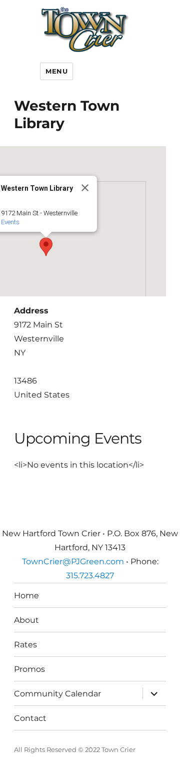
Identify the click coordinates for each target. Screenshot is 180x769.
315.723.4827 (90, 575)
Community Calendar (57, 693)
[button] (46, 246)
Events (10, 222)
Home (26, 595)
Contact (30, 718)
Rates (25, 644)
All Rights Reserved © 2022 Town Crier (75, 749)
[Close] (85, 188)
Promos (29, 669)
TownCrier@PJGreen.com (73, 561)
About (26, 620)
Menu (57, 71)
